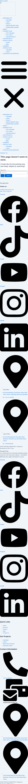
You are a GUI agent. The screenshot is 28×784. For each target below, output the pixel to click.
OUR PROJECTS (7, 38)
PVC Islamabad (10, 33)
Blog (7, 44)
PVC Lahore (9, 34)
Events (8, 42)
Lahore (8, 21)
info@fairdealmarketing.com (7, 189)
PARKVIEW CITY (7, 18)
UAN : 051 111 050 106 (5, 191)
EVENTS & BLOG (7, 40)
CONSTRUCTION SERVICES (11, 53)
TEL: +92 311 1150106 (8, 397)
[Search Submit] (2, 175)
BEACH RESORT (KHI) (12, 25)
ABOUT (5, 29)
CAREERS (6, 46)
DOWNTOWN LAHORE (12, 27)
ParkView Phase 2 (11, 36)
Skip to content (4, 1)
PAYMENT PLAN (7, 31)
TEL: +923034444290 (7, 443)
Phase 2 (8, 23)
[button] (14, 84)
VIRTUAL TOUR (7, 48)
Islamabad (9, 20)
